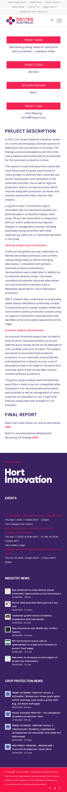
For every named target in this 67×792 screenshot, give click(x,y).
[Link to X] (50, 788)
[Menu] (57, 20)
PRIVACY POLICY (50, 7)
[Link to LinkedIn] (55, 788)
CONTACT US (33, 7)
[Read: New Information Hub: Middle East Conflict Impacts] (8, 629)
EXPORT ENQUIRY (52, 2)
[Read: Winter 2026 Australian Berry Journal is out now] (8, 604)
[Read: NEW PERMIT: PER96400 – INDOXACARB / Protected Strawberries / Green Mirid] (8, 747)
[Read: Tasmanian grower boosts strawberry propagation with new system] (8, 617)
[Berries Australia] (27, 20)
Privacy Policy (13, 462)
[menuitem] (17, 2)
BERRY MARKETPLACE (17, 2)
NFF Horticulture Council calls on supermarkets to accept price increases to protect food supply (34, 644)
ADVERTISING (35, 2)
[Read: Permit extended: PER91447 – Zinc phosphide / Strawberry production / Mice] (8, 714)
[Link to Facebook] (59, 788)
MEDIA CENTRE (18, 7)
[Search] (50, 20)
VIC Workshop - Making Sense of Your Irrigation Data (33, 515)
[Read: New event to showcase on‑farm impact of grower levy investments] (8, 659)
